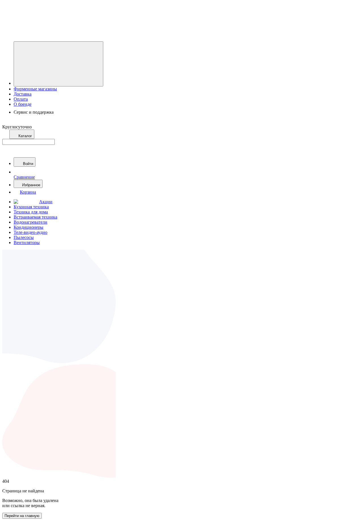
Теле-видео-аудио (30, 232)
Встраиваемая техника (35, 217)
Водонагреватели (30, 222)
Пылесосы (24, 237)
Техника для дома (31, 211)
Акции (45, 201)
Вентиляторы (27, 242)
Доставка (22, 94)
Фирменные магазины (35, 88)
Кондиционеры (28, 227)
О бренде (22, 104)
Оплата (21, 99)
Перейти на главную (22, 516)
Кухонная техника (31, 206)
